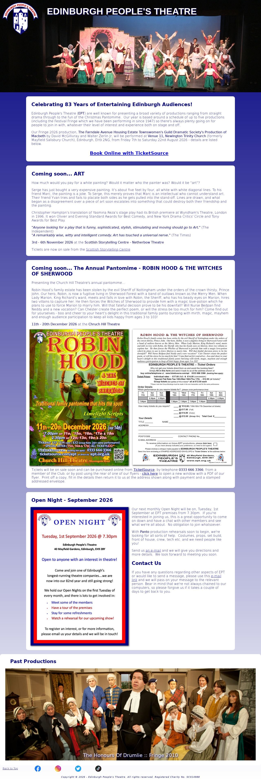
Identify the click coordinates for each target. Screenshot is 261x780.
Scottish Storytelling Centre (108, 249)
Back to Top (10, 768)
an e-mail (153, 550)
